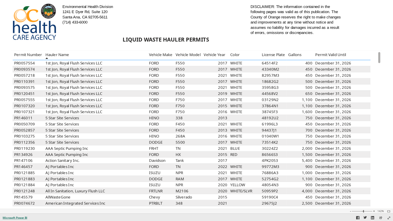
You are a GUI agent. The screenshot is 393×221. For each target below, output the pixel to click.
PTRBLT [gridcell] (155, 203)
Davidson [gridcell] (157, 160)
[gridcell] (244, 118)
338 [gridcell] (179, 118)
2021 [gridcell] (222, 75)
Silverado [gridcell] (184, 197)
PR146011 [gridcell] (23, 118)
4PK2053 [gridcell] (270, 160)
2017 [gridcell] (222, 63)
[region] (196, 104)
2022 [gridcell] (222, 166)
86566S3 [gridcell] (270, 154)
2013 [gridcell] (222, 118)
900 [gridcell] (308, 166)
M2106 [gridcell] (182, 191)
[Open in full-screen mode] (389, 217)
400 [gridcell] (308, 63)
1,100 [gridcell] (307, 99)
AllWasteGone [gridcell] (58, 197)
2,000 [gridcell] (307, 148)
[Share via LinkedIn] (372, 218)
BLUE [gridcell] (235, 148)
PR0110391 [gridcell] (24, 81)
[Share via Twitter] (365, 218)
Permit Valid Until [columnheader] (330, 55)
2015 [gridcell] (222, 105)
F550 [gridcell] (180, 63)
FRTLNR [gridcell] (156, 191)
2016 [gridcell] (222, 112)
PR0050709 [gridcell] (24, 124)
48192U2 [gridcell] (270, 118)
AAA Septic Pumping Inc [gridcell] (66, 148)
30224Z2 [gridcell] (270, 148)
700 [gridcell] (308, 130)
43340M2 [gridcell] (270, 69)
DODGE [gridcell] (156, 142)
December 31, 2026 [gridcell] (333, 63)
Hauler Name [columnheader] (57, 55)
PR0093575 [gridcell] (24, 87)
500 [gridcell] (308, 81)
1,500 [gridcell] (307, 154)
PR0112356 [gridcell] (24, 142)
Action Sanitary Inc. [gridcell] (62, 160)
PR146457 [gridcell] (23, 166)
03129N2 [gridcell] (270, 99)
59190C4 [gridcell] (270, 197)
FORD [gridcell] (154, 63)
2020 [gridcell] (222, 185)
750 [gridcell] (308, 118)
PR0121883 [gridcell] (24, 179)
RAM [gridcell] (180, 179)
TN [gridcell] (178, 148)
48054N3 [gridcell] (270, 185)
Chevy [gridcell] (154, 197)
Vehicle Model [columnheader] (188, 55)
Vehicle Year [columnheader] (215, 55)
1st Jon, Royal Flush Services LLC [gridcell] (73, 63)
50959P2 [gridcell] (270, 191)
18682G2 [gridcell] (270, 81)
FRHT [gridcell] (153, 148)
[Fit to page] (387, 211)
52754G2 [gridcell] (270, 179)
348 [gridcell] (179, 203)
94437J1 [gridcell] (269, 130)
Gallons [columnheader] (295, 55)
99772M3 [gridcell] (270, 166)
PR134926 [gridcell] (23, 154)
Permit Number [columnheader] (28, 55)
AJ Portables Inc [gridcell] (59, 166)
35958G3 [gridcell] (270, 87)
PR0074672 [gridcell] (24, 203)
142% (380, 211)
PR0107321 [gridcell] (24, 112)
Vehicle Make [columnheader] (161, 55)
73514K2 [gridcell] (270, 142)
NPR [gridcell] (179, 172)
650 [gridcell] (308, 93)
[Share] (380, 218)
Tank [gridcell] (180, 160)
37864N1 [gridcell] (270, 105)
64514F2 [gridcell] (270, 63)
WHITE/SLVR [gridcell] (241, 191)
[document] (89, 14)
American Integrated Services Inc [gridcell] (75, 203)
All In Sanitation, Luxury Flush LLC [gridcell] (75, 191)
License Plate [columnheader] (273, 55)
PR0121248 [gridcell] (24, 191)
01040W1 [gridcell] (270, 136)
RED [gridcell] (233, 154)
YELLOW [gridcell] (237, 185)
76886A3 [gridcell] (270, 172)
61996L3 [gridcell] (270, 124)
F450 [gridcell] (180, 124)
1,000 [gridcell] (307, 172)
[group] (90, 14)
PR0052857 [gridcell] (24, 130)
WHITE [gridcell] (236, 63)
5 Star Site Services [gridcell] (62, 118)
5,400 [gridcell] (307, 160)
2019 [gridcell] (222, 93)
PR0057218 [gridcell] (24, 75)
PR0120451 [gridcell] (24, 93)
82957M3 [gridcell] (270, 75)
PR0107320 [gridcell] (24, 105)
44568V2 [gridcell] (270, 93)
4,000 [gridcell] (307, 191)
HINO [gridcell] (154, 118)
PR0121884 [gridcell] (24, 185)
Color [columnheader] (235, 55)
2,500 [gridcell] (307, 203)
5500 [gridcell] (180, 142)
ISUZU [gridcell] (155, 172)
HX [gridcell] (178, 154)
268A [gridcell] (180, 136)
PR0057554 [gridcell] (24, 63)
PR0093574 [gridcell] (24, 69)
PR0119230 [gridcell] (24, 148)
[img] (34, 22)
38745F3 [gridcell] (270, 112)
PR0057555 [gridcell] (24, 99)
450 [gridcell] (308, 69)
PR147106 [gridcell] (23, 160)
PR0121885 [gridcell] (24, 172)
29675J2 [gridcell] (269, 203)
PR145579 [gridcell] (23, 197)
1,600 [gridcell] (307, 112)
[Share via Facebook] (357, 218)
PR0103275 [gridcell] (24, 136)
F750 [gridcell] (180, 99)
